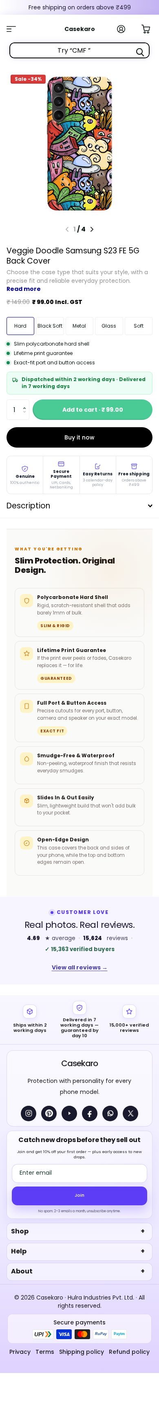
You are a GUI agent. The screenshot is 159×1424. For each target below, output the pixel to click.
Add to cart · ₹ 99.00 (92, 410)
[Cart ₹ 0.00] (150, 28)
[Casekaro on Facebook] (89, 1113)
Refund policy (129, 1352)
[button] (26, 402)
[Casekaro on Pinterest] (49, 1113)
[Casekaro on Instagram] (28, 1113)
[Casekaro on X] (130, 1113)
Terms (44, 1352)
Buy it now (79, 437)
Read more (24, 289)
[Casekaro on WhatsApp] (110, 1113)
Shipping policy (81, 1352)
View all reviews (80, 967)
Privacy (20, 1352)
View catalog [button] (15, 29)
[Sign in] (126, 29)
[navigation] (91, 229)
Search (140, 52)
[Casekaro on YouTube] (69, 1113)
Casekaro (79, 1063)
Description (28, 505)
